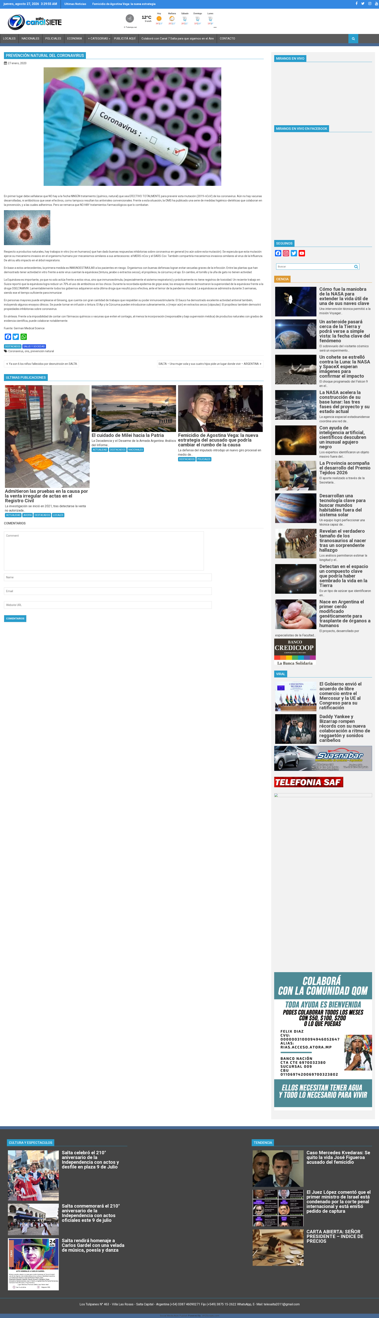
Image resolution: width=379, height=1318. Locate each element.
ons (27, 351)
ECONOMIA (74, 38)
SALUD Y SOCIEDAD (34, 346)
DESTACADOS (12, 346)
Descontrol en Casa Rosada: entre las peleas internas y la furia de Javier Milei (121, 5)
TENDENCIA (263, 1143)
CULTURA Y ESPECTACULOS (30, 1143)
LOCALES (9, 38)
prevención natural (42, 351)
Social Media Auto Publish (174, 1315)
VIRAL (280, 674)
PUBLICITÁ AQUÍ (124, 38)
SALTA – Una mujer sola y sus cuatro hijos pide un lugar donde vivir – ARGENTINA (209, 363)
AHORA (27, 515)
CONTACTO (227, 38)
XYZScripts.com (210, 1315)
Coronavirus (15, 351)
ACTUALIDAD (13, 515)
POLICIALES (53, 38)
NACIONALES (30, 38)
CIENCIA (282, 279)
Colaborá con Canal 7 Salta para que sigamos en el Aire (178, 38)
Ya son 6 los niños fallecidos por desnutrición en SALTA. (43, 363)
